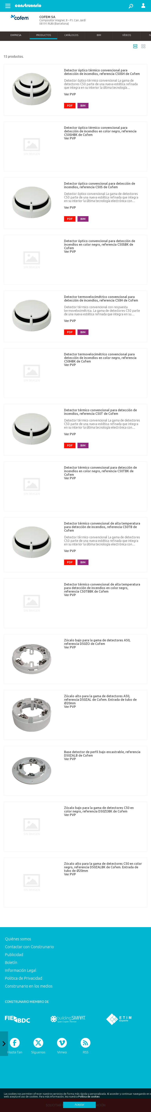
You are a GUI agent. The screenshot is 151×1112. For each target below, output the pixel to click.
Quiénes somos (18, 939)
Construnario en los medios (28, 986)
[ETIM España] (119, 1019)
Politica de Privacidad (23, 978)
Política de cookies (89, 1096)
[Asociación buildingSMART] (68, 1019)
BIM (99, 35)
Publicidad (14, 954)
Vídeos (126, 35)
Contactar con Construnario (29, 946)
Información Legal (20, 970)
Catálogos (71, 35)
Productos (43, 35)
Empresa (15, 35)
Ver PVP (70, 94)
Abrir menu (8, 6)
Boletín (11, 962)
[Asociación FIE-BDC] (17, 1019)
